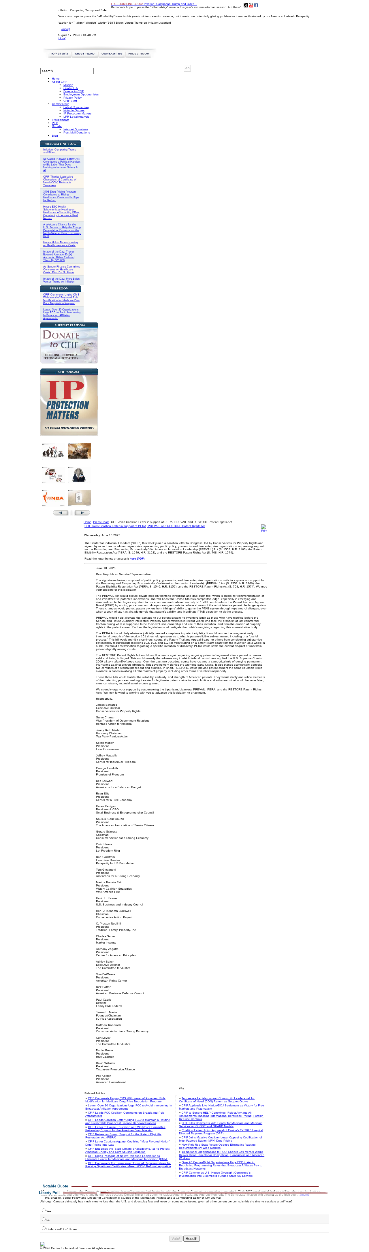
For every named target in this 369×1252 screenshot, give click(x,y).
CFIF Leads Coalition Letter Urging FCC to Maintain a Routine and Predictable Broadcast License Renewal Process (127, 1121)
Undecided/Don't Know (61, 1229)
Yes (48, 1211)
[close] (62, 38)
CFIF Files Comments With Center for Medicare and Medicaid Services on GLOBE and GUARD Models (220, 1124)
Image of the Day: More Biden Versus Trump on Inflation (61, 280)
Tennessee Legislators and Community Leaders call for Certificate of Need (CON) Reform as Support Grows (217, 1100)
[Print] (264, 530)
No (48, 1220)
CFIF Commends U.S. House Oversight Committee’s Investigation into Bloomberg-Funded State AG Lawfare (216, 1174)
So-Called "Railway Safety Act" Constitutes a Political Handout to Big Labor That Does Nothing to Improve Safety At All (61, 164)
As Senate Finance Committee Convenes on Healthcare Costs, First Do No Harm (61, 269)
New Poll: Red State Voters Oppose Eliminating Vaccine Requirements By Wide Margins (217, 1146)
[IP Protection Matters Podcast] (69, 434)
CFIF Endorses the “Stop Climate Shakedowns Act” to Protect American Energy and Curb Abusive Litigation (127, 1150)
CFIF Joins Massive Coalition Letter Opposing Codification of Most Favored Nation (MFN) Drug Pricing (220, 1139)
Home (87, 522)
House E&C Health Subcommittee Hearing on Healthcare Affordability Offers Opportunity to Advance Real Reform (61, 212)
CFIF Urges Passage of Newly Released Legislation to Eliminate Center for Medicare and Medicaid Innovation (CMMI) (126, 1157)
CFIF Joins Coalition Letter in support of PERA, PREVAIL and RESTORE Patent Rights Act (144, 526)
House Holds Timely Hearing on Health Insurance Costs (60, 244)
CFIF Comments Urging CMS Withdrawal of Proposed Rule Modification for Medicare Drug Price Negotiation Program (61, 299)
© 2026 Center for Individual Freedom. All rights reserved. (78, 1248)
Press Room (101, 522)
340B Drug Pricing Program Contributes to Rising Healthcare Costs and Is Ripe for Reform (61, 196)
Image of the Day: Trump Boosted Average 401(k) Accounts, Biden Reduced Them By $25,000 (58, 256)
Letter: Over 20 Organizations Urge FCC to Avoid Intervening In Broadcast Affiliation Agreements (61, 314)
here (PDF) (137, 558)
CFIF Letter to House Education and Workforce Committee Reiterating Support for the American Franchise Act (125, 1128)
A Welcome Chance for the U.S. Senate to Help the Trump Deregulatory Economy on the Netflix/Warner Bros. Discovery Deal (62, 230)
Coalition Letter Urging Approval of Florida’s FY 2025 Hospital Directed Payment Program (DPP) (221, 1132)
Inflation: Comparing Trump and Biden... (154, 3)
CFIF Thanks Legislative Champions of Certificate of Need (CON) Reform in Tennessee (59, 181)
